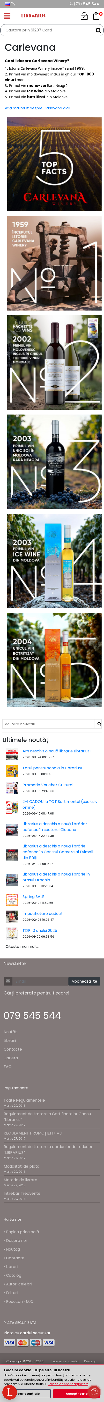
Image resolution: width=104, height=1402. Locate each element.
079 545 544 (32, 1015)
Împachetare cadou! (42, 913)
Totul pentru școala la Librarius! (52, 768)
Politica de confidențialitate (68, 1384)
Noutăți (10, 1032)
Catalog (13, 1275)
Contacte (13, 1049)
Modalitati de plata (21, 1166)
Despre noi (16, 1240)
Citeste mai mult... (22, 946)
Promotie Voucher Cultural (47, 785)
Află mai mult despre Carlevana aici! (37, 108)
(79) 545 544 (86, 4)
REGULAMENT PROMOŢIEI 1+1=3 (33, 1133)
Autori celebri (18, 1284)
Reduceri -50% (19, 1301)
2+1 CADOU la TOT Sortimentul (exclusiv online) (59, 804)
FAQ (8, 1066)
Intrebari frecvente (22, 1193)
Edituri (11, 1293)
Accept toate (77, 1393)
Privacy (90, 1361)
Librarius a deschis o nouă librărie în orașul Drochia (56, 877)
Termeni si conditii (65, 1361)
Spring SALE (33, 896)
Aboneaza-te (84, 981)
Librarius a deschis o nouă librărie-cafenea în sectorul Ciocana (55, 826)
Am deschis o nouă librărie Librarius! (56, 751)
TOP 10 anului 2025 (39, 930)
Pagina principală (22, 1232)
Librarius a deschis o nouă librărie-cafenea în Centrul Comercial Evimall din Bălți (57, 851)
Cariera (11, 1058)
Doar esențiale (27, 1393)
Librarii (10, 1040)
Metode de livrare (20, 1180)
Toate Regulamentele (24, 1100)
